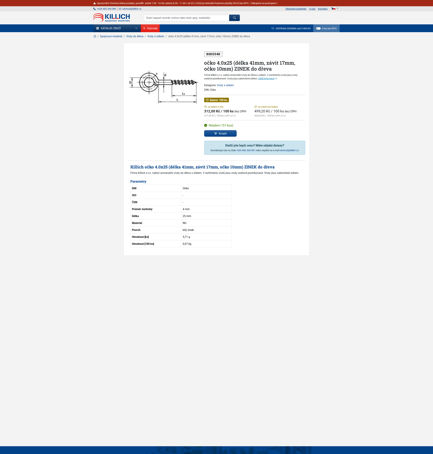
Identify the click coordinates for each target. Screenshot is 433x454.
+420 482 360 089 (106, 8)
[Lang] (335, 8)
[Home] (94, 36)
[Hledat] (234, 18)
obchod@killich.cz (131, 8)
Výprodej (152, 28)
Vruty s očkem (225, 85)
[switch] (318, 28)
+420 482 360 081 (245, 150)
